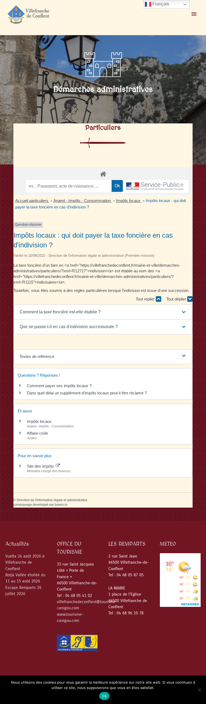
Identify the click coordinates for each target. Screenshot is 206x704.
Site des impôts (41, 466)
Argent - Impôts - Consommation (82, 200)
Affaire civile (37, 433)
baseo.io (61, 505)
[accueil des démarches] (103, 174)
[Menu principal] (194, 14)
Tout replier (146, 299)
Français (160, 4)
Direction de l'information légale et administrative (52, 500)
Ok (104, 696)
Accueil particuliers (32, 200)
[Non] (199, 689)
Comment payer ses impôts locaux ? (59, 385)
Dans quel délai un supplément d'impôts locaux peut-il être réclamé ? (87, 393)
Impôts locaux (129, 200)
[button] (103, 312)
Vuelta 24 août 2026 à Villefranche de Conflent (25, 562)
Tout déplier (176, 299)
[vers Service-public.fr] (155, 186)
